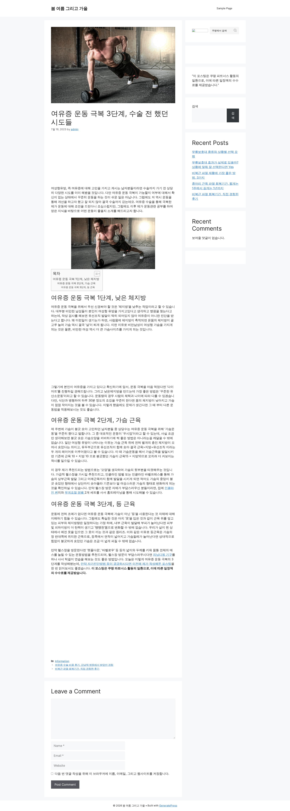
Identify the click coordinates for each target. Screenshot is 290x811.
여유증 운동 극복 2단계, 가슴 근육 (76, 283)
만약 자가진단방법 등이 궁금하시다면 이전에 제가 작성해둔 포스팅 (126, 563)
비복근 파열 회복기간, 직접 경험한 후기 (77, 668)
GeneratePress (168, 805)
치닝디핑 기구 (162, 554)
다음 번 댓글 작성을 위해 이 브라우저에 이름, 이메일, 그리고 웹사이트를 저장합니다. (112, 773)
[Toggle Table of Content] (95, 274)
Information (62, 661)
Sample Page (224, 8)
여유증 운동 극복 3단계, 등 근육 (78, 287)
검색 (195, 106)
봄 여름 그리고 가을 (69, 8)
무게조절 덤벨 (75, 492)
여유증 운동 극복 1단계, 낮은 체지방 (76, 279)
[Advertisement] (113, 161)
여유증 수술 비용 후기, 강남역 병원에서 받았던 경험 (84, 664)
